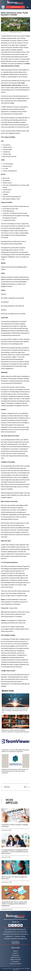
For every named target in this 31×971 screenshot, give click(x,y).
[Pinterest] (21, 925)
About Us (15, 951)
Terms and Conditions (15, 963)
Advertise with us (15, 957)
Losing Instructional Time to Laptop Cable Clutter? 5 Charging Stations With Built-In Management (14, 903)
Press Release (15, 955)
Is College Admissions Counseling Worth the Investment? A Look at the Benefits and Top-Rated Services (15, 851)
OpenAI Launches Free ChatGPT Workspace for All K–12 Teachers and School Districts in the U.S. (15, 710)
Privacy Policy (15, 961)
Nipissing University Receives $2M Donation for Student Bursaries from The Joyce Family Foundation (15, 771)
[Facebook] (9, 925)
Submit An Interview (15, 959)
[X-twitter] (12, 925)
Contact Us (15, 953)
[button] (3, 7)
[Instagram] (15, 925)
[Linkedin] (18, 925)
